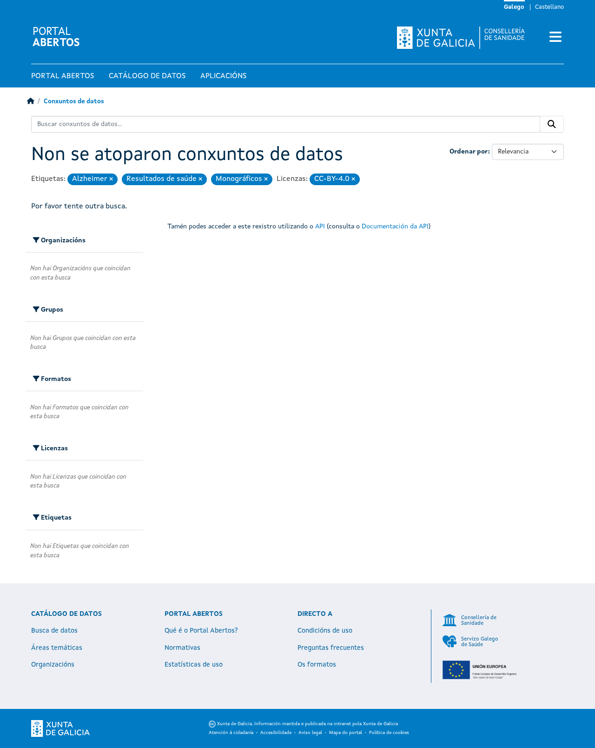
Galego (514, 7)
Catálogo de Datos (147, 76)
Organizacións (52, 664)
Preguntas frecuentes (331, 648)
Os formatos (317, 664)
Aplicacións (223, 76)
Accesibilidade (275, 732)
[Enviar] (552, 124)
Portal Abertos (62, 76)
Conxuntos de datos (74, 102)
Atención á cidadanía (231, 732)
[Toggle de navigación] (555, 38)
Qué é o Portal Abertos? (201, 631)
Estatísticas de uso (194, 664)
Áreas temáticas (56, 648)
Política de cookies (389, 732)
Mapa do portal (345, 732)
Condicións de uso (325, 631)
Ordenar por (469, 151)
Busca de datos (54, 631)
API (320, 226)
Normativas (182, 648)
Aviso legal (310, 732)
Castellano (549, 7)
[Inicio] (30, 102)
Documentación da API (395, 226)
